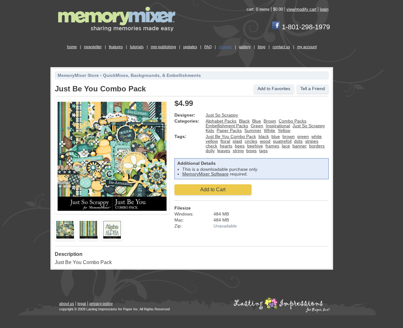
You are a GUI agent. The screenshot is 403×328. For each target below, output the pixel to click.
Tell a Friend (312, 88)
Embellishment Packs (227, 126)
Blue (256, 121)
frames (272, 146)
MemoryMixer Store (78, 75)
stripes (311, 141)
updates (190, 47)
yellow (212, 141)
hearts (226, 146)
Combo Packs (292, 121)
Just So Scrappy (222, 115)
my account (307, 47)
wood (265, 141)
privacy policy (101, 304)
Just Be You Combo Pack (231, 136)
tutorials (137, 47)
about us (66, 304)
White (269, 130)
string (238, 150)
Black (244, 121)
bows (251, 150)
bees (240, 146)
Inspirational (278, 126)
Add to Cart (212, 189)
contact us (281, 47)
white (316, 136)
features (116, 47)
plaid (237, 141)
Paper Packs (229, 130)
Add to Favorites (274, 88)
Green (257, 126)
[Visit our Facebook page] (276, 27)
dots (298, 141)
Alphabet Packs (221, 121)
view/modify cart (301, 9)
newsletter (93, 47)
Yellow (284, 130)
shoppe (225, 47)
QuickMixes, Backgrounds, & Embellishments (152, 75)
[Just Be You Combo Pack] (112, 209)
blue (275, 136)
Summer (252, 130)
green (303, 136)
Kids (210, 130)
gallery (245, 47)
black (263, 136)
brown (288, 136)
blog (261, 47)
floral (225, 141)
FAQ (208, 47)
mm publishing (163, 47)
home (72, 47)
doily (210, 150)
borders (317, 146)
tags (263, 150)
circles (251, 141)
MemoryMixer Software (205, 174)
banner (299, 146)
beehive (255, 146)
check (211, 146)
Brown (270, 121)
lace (286, 146)
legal (81, 304)
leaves (223, 150)
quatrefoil (282, 141)
